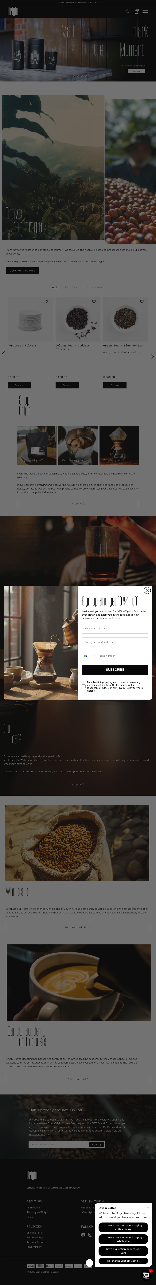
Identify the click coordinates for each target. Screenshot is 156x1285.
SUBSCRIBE (115, 669)
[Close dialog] (147, 590)
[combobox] (89, 656)
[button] (146, 1275)
